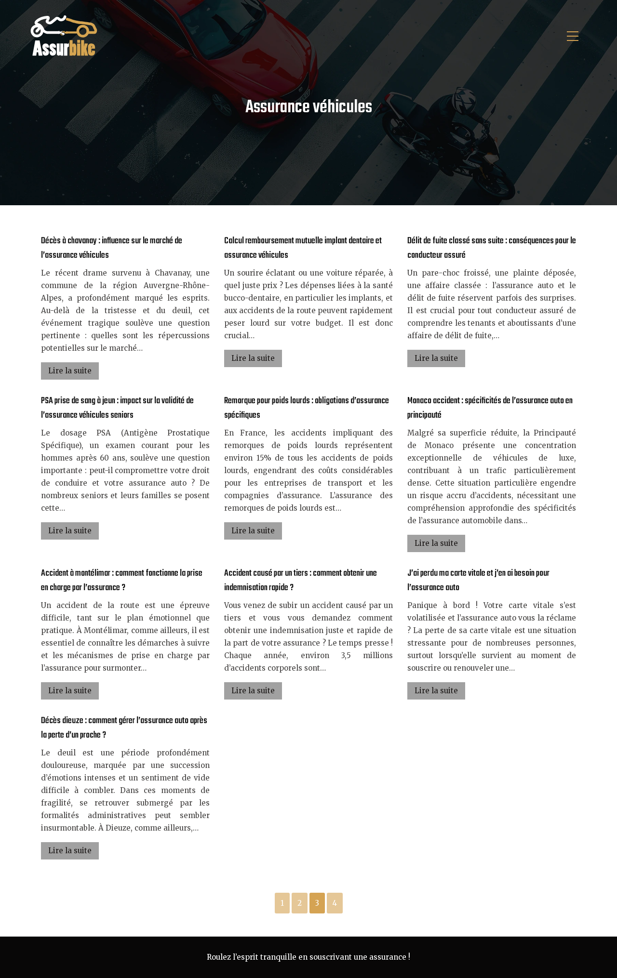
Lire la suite (70, 370)
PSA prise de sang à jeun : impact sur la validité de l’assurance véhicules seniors (117, 408)
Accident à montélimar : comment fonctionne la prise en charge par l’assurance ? (121, 581)
